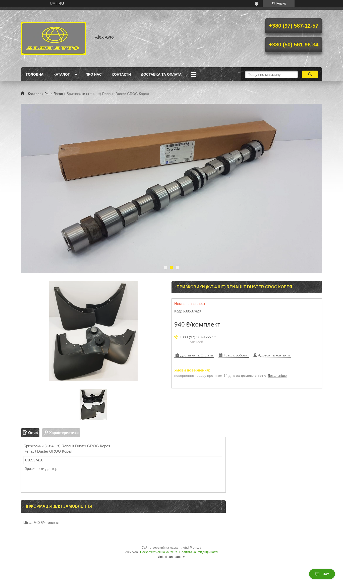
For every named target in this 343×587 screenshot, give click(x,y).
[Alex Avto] (53, 37)
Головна (34, 74)
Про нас (94, 74)
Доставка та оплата (161, 74)
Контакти (121, 74)
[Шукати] (310, 74)
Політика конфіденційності (198, 552)
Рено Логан (53, 94)
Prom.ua (195, 547)
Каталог (61, 74)
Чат (326, 574)
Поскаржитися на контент (158, 552)
